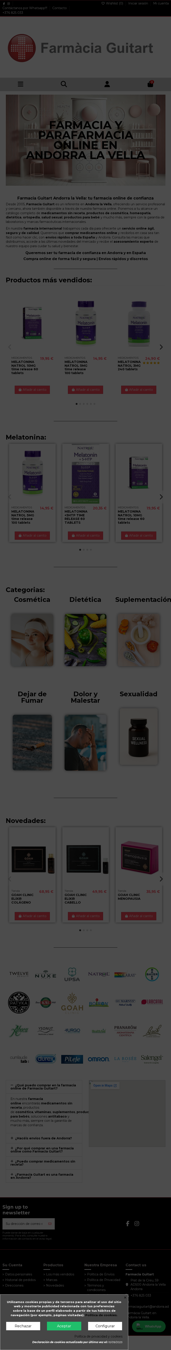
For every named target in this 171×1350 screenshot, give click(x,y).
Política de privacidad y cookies (98, 1336)
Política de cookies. (101, 1315)
